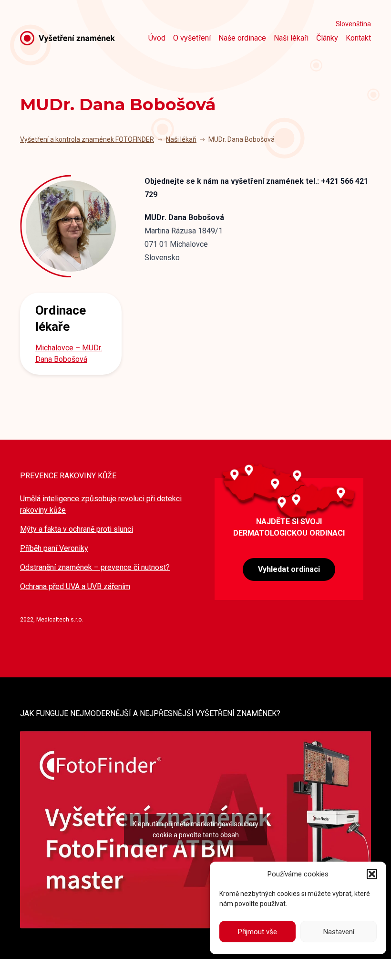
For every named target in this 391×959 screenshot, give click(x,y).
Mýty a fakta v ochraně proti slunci (76, 529)
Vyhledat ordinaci (289, 569)
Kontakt (358, 37)
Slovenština (353, 24)
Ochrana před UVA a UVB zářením (75, 586)
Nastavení (338, 931)
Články (327, 37)
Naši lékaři (291, 37)
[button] (372, 874)
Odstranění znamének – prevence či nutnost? (95, 567)
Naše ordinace (242, 37)
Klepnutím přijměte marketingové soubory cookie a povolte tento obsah (195, 829)
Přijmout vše (257, 931)
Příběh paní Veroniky (54, 548)
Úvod (156, 37)
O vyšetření (192, 37)
